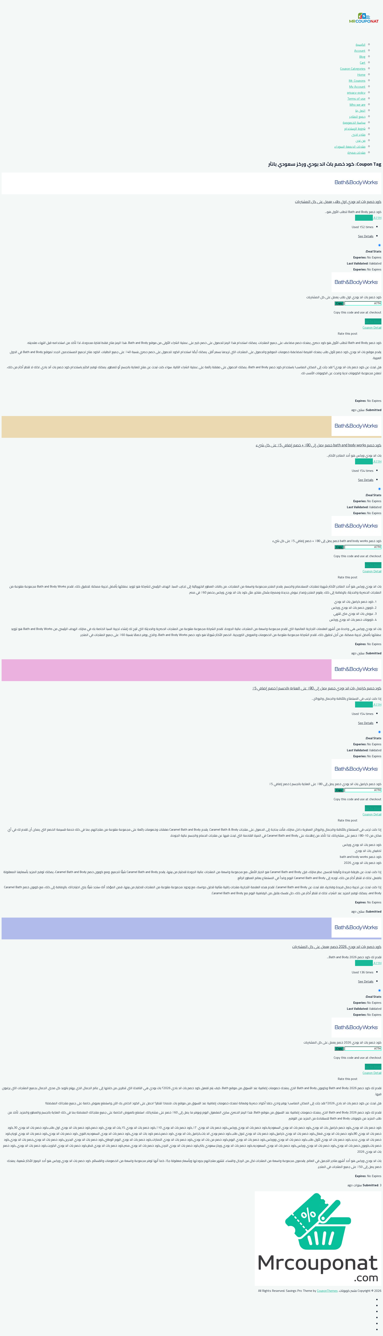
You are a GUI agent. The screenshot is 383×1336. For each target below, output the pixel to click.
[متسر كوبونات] (363, 35)
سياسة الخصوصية (354, 123)
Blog (362, 57)
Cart (362, 63)
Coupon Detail (372, 327)
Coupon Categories (352, 69)
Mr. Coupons (357, 81)
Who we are (357, 105)
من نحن (360, 141)
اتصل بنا (360, 111)
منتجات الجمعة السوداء (349, 147)
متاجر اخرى (358, 135)
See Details (365, 236)
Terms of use (356, 99)
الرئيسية (360, 45)
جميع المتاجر (357, 117)
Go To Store (373, 321)
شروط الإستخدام (354, 129)
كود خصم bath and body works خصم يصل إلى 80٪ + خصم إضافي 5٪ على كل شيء (318, 445)
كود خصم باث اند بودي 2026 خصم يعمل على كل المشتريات (336, 946)
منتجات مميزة (356, 153)
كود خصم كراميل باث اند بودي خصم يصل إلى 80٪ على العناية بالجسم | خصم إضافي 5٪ (316, 688)
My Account (357, 87)
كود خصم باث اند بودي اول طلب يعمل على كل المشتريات (338, 201)
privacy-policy (356, 93)
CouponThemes (327, 1291)
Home (361, 75)
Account (359, 51)
